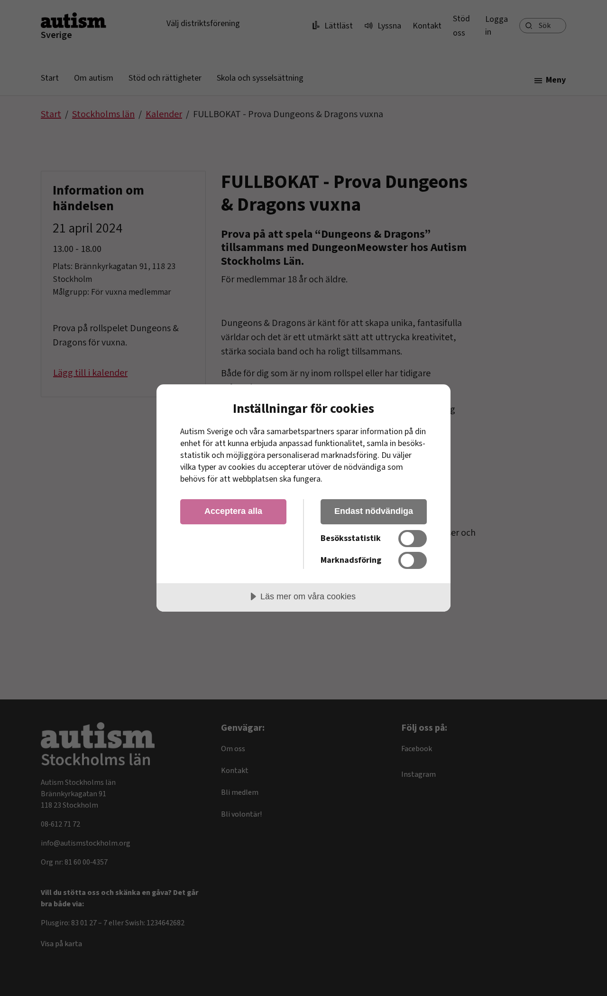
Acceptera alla (233, 511)
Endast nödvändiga (373, 511)
